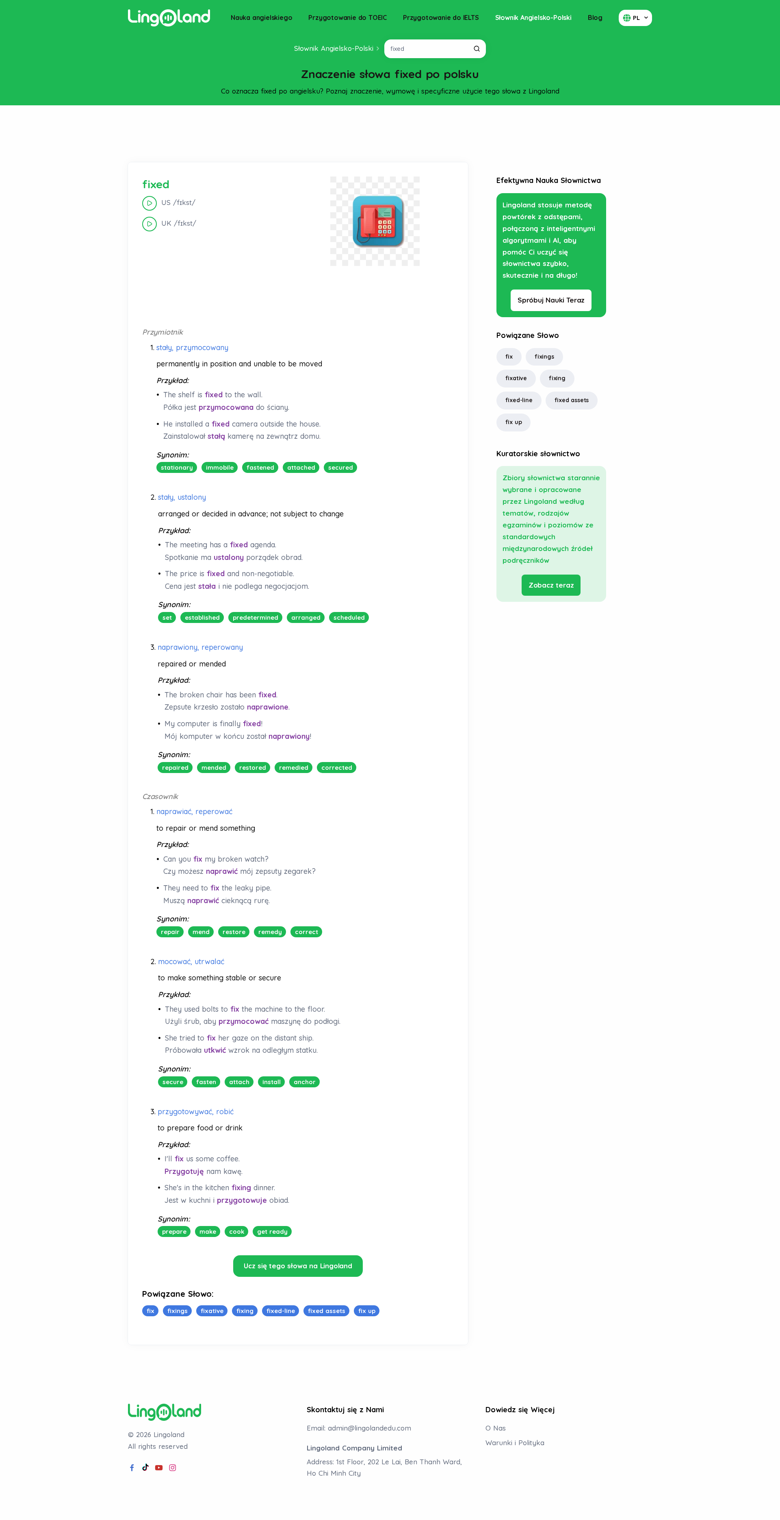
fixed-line (519, 400)
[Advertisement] (390, 133)
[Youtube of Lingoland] (159, 1468)
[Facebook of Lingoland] (132, 1468)
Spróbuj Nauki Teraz (551, 300)
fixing (557, 378)
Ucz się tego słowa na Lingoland (298, 1265)
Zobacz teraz (551, 585)
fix (509, 356)
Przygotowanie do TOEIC (347, 17)
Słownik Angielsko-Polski (533, 17)
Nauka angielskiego (261, 17)
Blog (595, 17)
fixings (544, 356)
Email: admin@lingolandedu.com (359, 1428)
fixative (516, 378)
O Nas (495, 1428)
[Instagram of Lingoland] (173, 1468)
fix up (513, 422)
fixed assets (572, 400)
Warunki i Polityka (514, 1442)
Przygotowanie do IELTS (441, 17)
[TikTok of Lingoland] (145, 1468)
